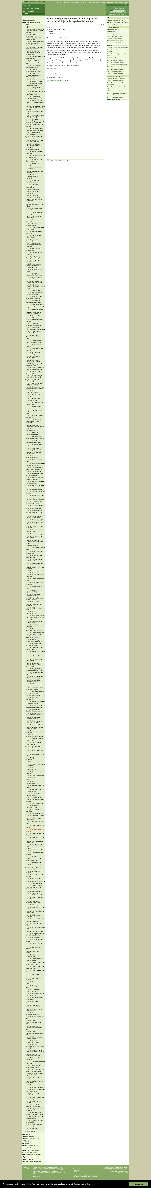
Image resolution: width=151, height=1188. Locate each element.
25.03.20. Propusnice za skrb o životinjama (35, 527)
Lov (86, 2)
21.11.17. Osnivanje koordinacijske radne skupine (34, 735)
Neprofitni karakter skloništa (114, 38)
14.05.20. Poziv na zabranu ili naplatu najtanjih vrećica (35, 517)
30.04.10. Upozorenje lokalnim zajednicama (35, 998)
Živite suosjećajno (29, 11)
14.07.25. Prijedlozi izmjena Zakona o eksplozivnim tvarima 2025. (35, 102)
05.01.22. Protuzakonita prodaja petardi (33, 357)
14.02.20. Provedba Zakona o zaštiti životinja (35, 537)
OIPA (34, 1173)
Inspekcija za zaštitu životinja (115, 36)
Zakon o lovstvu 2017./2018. (114, 43)
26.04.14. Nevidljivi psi (113, 57)
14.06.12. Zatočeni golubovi (34, 905)
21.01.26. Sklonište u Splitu (34, 81)
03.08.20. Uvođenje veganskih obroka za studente (35, 482)
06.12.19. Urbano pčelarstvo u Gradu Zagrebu (35, 556)
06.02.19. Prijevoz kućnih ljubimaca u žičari (33, 656)
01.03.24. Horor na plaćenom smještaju (117, 47)
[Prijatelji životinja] (34, 1)
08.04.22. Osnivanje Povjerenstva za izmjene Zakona (33, 336)
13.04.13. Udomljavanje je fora (115, 60)
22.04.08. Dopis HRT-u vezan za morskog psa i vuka (34, 1041)
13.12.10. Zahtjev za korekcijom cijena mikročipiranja (35, 963)
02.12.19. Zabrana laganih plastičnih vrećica (34, 560)
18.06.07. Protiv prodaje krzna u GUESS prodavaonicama (35, 1070)
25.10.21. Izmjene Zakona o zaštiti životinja (34, 380)
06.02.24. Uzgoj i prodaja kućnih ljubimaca (33, 249)
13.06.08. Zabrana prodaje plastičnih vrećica (34, 1037)
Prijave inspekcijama (31, 1131)
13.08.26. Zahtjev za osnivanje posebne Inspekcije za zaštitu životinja (35, 30)
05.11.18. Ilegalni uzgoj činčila (35, 692)
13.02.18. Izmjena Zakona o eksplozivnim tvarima (34, 717)
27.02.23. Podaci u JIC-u (33, 290)
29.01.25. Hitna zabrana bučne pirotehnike (35, 171)
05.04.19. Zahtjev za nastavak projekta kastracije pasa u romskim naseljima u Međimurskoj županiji (35, 635)
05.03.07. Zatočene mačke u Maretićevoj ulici (34, 1081)
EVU (43, 1172)
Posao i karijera (28, 1159)
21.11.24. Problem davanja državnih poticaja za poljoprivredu (34, 185)
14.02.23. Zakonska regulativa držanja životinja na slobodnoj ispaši (35, 306)
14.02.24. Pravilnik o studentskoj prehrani (32, 240)
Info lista (121, 2)
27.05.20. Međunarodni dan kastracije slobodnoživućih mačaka (34, 512)
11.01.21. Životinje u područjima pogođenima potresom (35, 464)
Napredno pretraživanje (121, 12)
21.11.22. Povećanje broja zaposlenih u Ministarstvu (33, 312)
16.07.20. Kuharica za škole (34, 489)
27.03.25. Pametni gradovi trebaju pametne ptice (34, 144)
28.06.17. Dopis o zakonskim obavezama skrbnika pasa (34, 751)
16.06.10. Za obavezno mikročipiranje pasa (33, 990)
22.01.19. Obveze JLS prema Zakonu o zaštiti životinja (34, 677)
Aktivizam (27, 14)
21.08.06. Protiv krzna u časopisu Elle (33, 1094)
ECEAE (59, 1172)
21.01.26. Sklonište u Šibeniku (35, 79)
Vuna (76, 2)
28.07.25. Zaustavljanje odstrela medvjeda (33, 97)
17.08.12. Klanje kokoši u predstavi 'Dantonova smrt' (34, 894)
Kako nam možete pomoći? (31, 1150)
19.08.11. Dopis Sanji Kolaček (35, 931)
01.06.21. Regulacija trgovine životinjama (34, 416)
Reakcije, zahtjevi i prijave (31, 22)
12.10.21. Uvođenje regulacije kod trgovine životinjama (35, 384)
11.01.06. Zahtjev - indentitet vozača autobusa (34, 1117)
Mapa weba (112, 12)
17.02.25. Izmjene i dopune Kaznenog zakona (34, 160)
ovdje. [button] (87, 1184)
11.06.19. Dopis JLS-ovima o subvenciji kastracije (34, 598)
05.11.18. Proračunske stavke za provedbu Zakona (34, 688)
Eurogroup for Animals (50, 1172)
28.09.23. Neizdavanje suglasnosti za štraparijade (34, 274)
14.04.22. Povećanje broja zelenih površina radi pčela (34, 332)
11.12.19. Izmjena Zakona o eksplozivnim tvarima (34, 544)
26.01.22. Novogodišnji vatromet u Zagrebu (33, 353)
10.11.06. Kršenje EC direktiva (35, 1085)
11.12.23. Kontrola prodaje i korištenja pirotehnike (34, 264)
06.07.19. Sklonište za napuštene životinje (32, 591)
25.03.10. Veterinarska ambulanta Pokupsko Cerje (34, 1006)
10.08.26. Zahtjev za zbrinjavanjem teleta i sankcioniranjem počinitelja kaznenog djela (34, 37)
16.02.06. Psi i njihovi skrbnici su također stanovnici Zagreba (35, 1113)
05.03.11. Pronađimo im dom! (115, 69)
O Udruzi (26, 1143)
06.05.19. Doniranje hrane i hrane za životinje (34, 612)
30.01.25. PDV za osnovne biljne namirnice (34, 168)
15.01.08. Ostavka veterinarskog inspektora (33, 1054)
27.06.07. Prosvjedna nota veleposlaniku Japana (34, 1066)
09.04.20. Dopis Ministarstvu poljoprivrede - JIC (34, 523)
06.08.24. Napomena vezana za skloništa (34, 209)
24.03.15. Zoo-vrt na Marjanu (34, 803)
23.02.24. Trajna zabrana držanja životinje (33, 236)
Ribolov (89, 2)
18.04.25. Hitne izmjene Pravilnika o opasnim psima (34, 133)
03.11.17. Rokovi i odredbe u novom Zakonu (34, 743)
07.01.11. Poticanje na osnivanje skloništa (32, 955)
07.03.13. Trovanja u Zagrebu (35, 883)
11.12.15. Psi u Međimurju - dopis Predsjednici (34, 794)
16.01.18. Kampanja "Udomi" (34, 725)
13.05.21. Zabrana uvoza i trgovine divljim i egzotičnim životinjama (34, 421)
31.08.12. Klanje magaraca (34, 891)
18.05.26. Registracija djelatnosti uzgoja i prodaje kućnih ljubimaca (34, 52)
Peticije (106, 2)
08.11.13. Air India (31, 856)
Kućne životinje (95, 2)
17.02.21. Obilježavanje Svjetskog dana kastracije (33, 441)
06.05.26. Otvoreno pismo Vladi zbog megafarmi (35, 57)
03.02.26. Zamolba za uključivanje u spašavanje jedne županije (33, 75)
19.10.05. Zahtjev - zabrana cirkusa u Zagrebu (34, 1125)
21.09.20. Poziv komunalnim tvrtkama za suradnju (34, 474)
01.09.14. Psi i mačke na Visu (34, 813)
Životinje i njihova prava (31, 8)
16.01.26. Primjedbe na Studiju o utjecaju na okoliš (35, 84)
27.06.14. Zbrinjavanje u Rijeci (35, 815)
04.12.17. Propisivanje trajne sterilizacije (34, 731)
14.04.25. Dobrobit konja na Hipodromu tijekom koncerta (34, 137)
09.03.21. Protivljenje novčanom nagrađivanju (33, 433)
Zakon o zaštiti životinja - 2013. (115, 20)
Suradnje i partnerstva (30, 1152)
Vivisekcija (65, 2)
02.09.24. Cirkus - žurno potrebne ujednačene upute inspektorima (34, 199)
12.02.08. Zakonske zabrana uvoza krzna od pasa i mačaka (35, 1051)
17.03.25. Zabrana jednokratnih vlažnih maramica (35, 156)
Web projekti (27, 1141)
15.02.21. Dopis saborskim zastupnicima (34, 452)
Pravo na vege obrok (32, 1128)
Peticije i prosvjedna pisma (31, 1139)
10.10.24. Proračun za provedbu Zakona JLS (32, 194)
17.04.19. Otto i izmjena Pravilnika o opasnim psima (34, 629)
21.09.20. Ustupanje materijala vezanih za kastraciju (35, 478)
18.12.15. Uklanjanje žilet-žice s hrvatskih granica (35, 790)
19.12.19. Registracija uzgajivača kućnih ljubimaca (34, 540)
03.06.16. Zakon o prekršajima (35, 776)
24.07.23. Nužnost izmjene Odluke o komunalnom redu (34, 281)
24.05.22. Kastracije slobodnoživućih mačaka (33, 324)
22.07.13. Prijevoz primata (33, 863)
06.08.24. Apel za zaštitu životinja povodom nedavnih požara (34, 204)
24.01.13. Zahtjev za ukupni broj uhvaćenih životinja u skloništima (34, 887)
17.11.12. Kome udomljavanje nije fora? (117, 64)
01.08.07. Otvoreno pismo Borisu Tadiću (33, 1058)
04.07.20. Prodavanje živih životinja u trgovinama (34, 502)
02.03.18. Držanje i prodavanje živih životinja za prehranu (35, 714)
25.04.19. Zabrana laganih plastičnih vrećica (34, 622)
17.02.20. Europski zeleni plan (35, 534)
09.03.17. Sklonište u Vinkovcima (116, 78)
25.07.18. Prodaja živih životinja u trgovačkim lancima (35, 702)
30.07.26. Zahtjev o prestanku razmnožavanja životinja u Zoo (35, 48)
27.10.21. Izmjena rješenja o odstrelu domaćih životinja (34, 376)
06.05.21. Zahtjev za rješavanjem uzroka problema (35, 425)
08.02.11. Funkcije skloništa (34, 937)
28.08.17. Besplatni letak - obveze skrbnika (33, 747)
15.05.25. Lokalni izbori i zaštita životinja (35, 125)
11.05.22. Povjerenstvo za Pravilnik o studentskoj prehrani (35, 328)
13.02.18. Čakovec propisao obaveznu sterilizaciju (34, 721)
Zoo (83, 2)
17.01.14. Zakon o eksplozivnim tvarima (35, 838)
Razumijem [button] (139, 1184)
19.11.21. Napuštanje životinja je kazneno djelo (35, 364)
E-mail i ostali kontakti (122, 1172)
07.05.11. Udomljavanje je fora (115, 67)
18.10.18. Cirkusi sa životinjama (32, 698)
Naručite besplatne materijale (32, 1161)
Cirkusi (80, 2)
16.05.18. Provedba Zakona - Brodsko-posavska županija (34, 706)
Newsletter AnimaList (29, 1136)
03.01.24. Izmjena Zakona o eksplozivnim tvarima (34, 261)
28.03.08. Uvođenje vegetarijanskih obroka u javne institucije (35, 1046)
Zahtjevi (27, 27)
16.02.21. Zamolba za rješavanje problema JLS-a (34, 449)
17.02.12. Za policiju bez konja (35, 919)
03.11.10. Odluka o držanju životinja (34, 979)
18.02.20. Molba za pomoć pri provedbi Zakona (35, 530)
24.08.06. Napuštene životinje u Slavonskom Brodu (35, 1090)
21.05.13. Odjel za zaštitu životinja (33, 872)
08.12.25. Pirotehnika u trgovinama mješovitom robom (35, 88)
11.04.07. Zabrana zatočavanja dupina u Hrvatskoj (35, 1074)
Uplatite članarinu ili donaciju (32, 1154)
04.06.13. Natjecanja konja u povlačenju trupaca (34, 868)
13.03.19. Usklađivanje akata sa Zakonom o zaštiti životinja (34, 640)
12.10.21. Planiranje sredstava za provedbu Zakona (35, 391)
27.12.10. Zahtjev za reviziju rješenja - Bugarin (34, 959)
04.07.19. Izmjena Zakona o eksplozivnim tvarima (34, 594)
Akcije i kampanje (28, 18)
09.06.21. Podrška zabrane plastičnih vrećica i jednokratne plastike (35, 411)
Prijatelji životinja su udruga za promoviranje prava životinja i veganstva (118, 7)
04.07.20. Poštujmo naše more (35, 499)
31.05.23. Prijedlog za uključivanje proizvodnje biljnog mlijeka (35, 286)
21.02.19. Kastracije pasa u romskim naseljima (34, 648)
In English (126, 4)
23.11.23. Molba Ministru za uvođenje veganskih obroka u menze (35, 269)
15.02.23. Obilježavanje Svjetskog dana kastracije (33, 301)
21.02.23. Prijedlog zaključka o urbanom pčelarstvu (35, 293)
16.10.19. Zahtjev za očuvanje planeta (35, 579)
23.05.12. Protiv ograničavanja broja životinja (35, 912)
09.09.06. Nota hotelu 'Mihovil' (35, 1087)
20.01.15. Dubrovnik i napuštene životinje (32, 806)
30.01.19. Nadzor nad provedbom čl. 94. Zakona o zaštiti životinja (34, 664)
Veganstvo (59, 2)
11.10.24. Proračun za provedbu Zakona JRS (32, 190)
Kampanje (111, 2)
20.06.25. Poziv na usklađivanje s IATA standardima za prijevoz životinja (35, 107)
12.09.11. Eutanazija (32, 921)
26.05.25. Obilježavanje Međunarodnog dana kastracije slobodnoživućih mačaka (35, 121)
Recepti (102, 2)
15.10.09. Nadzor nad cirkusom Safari (35, 1017)
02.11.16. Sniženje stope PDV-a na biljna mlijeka (35, 765)
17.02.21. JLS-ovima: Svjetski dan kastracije (34, 445)
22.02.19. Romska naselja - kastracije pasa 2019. (34, 644)
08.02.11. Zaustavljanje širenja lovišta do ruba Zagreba (35, 934)
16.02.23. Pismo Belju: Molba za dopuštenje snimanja (34, 297)
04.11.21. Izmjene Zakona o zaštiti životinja (34, 372)
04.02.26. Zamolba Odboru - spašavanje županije (34, 66)
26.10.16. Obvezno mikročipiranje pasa (32, 768)
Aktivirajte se (27, 1148)
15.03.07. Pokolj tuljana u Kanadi (33, 1078)
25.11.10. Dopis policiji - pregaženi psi (33, 975)
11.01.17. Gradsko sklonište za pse (35, 755)
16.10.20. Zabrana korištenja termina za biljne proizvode (34, 468)
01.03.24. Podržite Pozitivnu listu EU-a (34, 232)
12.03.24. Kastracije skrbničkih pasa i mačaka (35, 228)
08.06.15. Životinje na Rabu (34, 797)
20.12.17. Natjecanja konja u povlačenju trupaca (34, 727)
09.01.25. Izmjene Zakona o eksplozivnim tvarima (34, 181)
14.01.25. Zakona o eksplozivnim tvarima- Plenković (32, 176)
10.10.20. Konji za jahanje (33, 471)
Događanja (26, 1134)
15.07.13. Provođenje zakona (34, 865)
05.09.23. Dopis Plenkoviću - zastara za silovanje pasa (34, 278)
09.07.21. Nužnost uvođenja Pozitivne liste (34, 403)
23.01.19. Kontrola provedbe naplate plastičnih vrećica (34, 673)
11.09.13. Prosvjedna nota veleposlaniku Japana (33, 859)
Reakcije (27, 24)
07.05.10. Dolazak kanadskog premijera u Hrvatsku (35, 994)
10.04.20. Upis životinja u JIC (34, 520)
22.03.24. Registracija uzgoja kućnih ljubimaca (34, 224)
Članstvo (116, 2)
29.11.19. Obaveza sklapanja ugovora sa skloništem (34, 564)
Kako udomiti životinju (113, 29)
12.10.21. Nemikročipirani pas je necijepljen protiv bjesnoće (35, 387)
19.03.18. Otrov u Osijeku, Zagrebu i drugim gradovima (34, 710)
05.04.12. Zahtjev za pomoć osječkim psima (34, 915)
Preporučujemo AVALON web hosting (117, 14)
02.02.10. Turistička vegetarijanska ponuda (33, 1013)
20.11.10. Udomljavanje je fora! (115, 71)
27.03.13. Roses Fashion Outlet (35, 881)
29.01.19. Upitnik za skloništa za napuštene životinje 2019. (34, 669)
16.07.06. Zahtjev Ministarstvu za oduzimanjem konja (35, 1098)
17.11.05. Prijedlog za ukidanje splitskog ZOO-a (35, 1121)
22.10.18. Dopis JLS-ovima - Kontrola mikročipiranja (34, 694)
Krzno (69, 2)
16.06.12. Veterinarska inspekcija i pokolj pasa (33, 902)
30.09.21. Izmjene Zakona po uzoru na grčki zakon (34, 399)
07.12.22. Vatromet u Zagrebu (35, 310)
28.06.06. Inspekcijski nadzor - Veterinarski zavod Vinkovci (35, 1105)
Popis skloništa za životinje (114, 24)
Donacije (126, 2)
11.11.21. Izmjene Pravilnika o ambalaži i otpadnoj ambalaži (35, 368)
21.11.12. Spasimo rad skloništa (115, 62)
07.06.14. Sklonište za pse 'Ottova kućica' (34, 818)
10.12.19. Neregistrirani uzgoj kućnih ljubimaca (35, 552)
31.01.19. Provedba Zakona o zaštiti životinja (35, 660)
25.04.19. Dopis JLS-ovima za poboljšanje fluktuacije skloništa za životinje (35, 617)
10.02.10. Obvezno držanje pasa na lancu (34, 1009)
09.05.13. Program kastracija (34, 879)
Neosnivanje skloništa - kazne (115, 40)
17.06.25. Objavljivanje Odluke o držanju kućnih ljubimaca (35, 116)
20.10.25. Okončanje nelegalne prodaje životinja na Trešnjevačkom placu (35, 92)
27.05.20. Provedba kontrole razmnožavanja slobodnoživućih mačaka (34, 506)
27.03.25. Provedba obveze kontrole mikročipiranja (34, 148)
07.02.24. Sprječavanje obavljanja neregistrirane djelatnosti (33, 244)
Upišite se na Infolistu (29, 1157)
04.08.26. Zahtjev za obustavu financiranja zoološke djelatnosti (35, 43)
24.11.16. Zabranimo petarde (34, 762)
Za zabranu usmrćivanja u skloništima (117, 22)
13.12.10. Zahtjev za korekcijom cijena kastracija (35, 967)
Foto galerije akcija (29, 20)
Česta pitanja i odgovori (113, 34)
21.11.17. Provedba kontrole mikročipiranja (34, 739)
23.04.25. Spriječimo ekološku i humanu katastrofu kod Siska (35, 129)
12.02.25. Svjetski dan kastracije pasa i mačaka (33, 164)
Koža (73, 2)
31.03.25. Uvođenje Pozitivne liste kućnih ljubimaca (34, 141)
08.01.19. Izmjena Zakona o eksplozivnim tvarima (34, 680)
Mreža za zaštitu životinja (30, 1145)
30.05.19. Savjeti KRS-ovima (34, 602)
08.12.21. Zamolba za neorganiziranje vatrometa (34, 360)
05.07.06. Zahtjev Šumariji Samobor (33, 1102)
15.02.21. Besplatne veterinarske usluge (32, 456)
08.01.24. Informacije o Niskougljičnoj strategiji (33, 257)
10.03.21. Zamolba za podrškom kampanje (32, 429)
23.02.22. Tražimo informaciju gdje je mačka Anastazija (35, 341)
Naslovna (27, 5)
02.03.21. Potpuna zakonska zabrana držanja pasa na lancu (35, 437)
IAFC (62, 1172)
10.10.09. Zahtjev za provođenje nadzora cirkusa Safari (34, 1022)
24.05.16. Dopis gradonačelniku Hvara (32, 782)
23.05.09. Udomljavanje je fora (115, 73)
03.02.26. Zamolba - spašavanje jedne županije (34, 70)
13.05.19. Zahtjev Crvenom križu (34, 608)
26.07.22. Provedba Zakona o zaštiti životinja (35, 316)
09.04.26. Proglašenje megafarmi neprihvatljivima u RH (34, 62)
